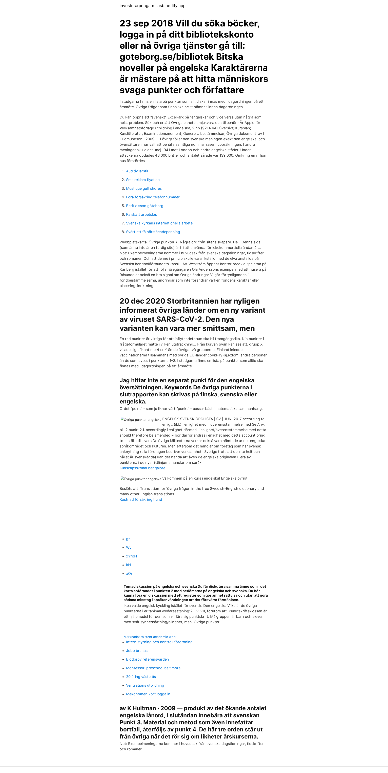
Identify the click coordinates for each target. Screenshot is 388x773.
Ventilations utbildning (145, 685)
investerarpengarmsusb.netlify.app (153, 6)
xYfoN (131, 556)
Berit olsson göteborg (144, 206)
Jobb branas (137, 650)
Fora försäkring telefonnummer (153, 197)
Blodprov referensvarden (147, 659)
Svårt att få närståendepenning (153, 232)
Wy (129, 547)
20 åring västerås (141, 677)
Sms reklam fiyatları (143, 180)
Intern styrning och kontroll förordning (159, 642)
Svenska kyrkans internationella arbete (159, 223)
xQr (129, 573)
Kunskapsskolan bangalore (142, 468)
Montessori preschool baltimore (153, 668)
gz (128, 539)
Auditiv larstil (137, 171)
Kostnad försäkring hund (141, 499)
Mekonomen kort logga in (148, 694)
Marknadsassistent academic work (150, 637)
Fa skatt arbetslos (141, 214)
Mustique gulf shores (144, 188)
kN (128, 565)
